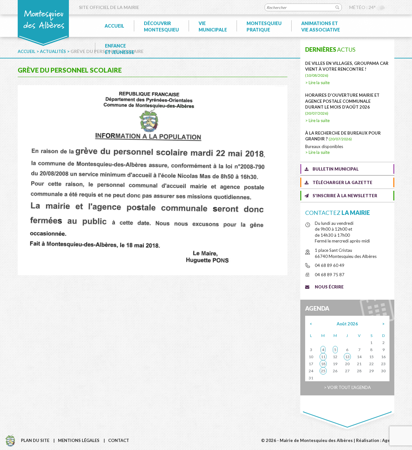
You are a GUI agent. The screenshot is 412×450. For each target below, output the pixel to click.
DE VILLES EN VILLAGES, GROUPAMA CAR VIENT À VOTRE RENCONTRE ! (347, 69)
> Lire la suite (317, 82)
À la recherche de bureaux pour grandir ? (343, 136)
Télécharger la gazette (342, 182)
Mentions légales (78, 440)
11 (323, 356)
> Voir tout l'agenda (347, 387)
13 (347, 356)
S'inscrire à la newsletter (345, 195)
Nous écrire (329, 286)
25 (323, 370)
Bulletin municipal (336, 169)
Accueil (114, 26)
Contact (118, 440)
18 (323, 363)
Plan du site (35, 440)
